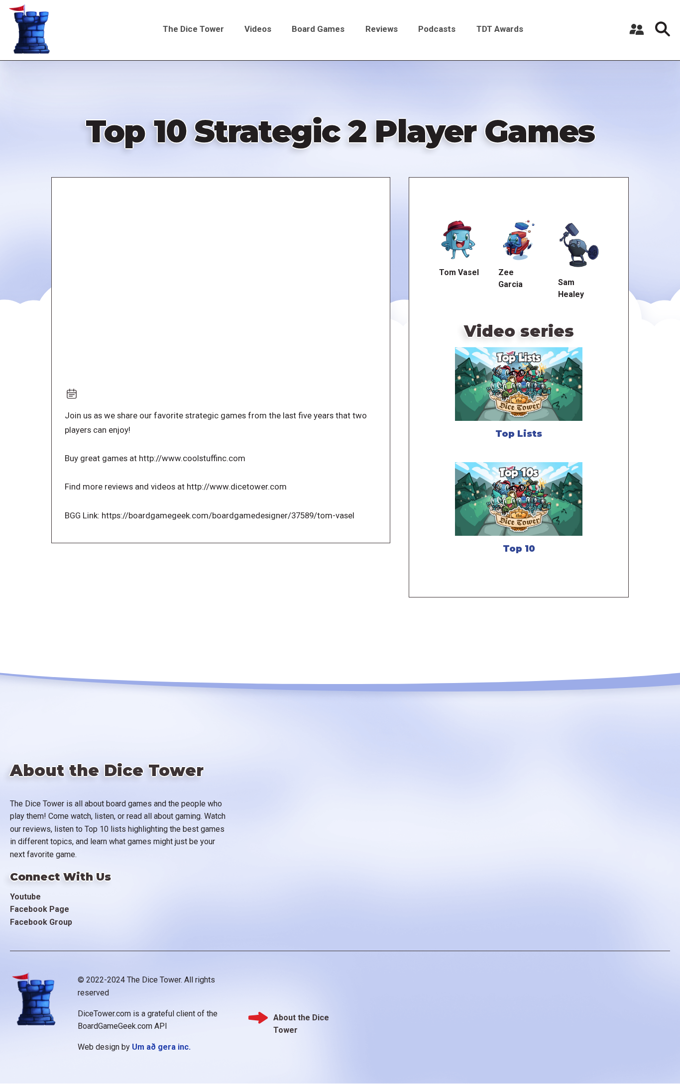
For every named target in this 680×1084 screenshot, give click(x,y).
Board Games (318, 29)
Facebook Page (39, 909)
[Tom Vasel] (458, 240)
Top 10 (519, 548)
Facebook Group (41, 922)
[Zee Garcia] (519, 240)
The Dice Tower (193, 29)
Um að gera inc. (161, 1047)
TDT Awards (499, 29)
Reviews (381, 29)
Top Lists (518, 433)
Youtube (25, 896)
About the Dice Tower (301, 1018)
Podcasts (436, 29)
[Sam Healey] (578, 245)
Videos (257, 29)
